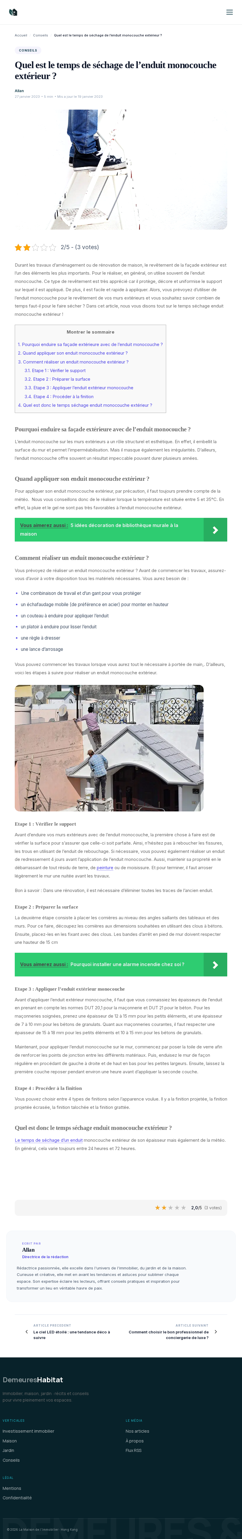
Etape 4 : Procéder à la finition (59, 396)
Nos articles (137, 1431)
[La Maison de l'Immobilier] (48, 12)
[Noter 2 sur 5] (164, 1208)
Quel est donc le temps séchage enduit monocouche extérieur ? (85, 405)
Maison (10, 1441)
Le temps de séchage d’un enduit (49, 1140)
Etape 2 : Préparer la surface (57, 379)
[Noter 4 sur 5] (177, 1208)
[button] (229, 12)
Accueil (21, 35)
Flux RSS (133, 1450)
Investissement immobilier (28, 1431)
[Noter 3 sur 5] (171, 1208)
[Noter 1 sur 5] (158, 1208)
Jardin (8, 1450)
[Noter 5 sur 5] (184, 1208)
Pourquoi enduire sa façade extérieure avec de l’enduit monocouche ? (90, 344)
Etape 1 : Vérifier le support (55, 370)
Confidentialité (17, 1497)
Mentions (12, 1488)
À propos (135, 1441)
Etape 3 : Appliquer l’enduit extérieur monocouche (78, 387)
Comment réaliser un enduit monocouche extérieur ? (73, 362)
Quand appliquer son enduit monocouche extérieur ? (73, 353)
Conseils (40, 35)
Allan (19, 91)
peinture (105, 867)
